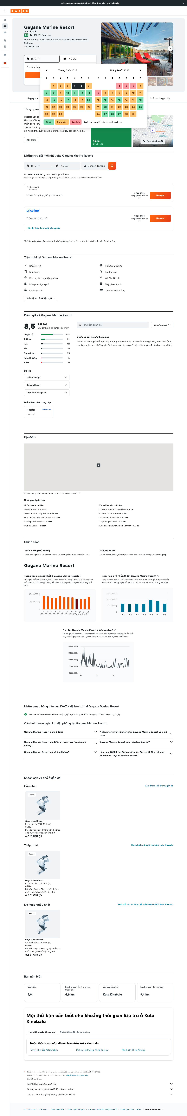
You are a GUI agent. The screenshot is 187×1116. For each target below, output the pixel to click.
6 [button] (88, 85)
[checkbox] (38, 412)
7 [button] (46, 92)
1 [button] (53, 85)
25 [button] (74, 106)
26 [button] (81, 106)
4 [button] (74, 85)
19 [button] (82, 99)
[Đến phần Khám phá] (5, 40)
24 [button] (67, 106)
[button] (184, 3)
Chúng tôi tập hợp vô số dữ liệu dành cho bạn (50, 1089)
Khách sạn (43, 1109)
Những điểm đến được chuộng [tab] (75, 1032)
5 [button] (81, 85)
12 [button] (82, 92)
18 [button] (75, 99)
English (116, 3)
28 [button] (46, 113)
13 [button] (89, 92)
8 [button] (53, 92)
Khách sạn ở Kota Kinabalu (133, 1050)
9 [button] (60, 92)
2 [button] (60, 85)
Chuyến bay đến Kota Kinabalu (44, 1050)
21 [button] (47, 106)
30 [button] (60, 113)
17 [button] (68, 99)
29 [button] (53, 113)
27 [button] (89, 106)
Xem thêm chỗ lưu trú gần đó (159, 785)
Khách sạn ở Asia (57, 1109)
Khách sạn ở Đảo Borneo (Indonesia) (102, 1109)
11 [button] (75, 92)
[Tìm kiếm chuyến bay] (5, 20)
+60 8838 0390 (32, 46)
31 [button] (133, 113)
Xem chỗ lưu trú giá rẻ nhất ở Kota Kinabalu (152, 845)
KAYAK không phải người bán (42, 1083)
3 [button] (67, 85)
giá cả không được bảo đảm (77, 1075)
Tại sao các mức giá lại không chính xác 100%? (51, 1094)
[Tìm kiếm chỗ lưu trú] (5, 26)
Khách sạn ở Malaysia (75, 1109)
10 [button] (67, 92)
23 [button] (60, 106)
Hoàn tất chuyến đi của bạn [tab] (42, 1032)
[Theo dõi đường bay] (5, 47)
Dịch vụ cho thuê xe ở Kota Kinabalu (92, 1050)
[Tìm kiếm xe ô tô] (5, 32)
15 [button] (54, 99)
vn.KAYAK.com (29, 1109)
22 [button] (53, 106)
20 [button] (88, 99)
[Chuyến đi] (5, 55)
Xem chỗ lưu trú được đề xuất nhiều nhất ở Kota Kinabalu (145, 904)
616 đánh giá (44, 35)
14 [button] (47, 99)
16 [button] (61, 99)
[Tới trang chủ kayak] (20, 11)
